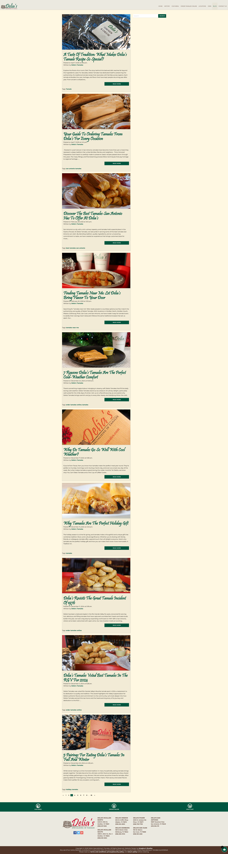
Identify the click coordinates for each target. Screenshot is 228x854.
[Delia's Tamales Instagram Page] (81, 832)
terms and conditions (98, 852)
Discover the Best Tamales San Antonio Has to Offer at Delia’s (92, 216)
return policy (132, 852)
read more (117, 84)
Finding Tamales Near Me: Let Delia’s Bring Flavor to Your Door (92, 295)
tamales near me (72, 327)
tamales (85, 405)
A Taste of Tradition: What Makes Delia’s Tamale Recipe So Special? (95, 57)
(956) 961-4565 (137, 834)
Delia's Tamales (77, 65)
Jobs (209, 6)
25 (91, 795)
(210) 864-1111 (155, 826)
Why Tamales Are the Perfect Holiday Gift (95, 524)
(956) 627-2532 (102, 826)
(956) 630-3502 (102, 838)
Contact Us (223, 6)
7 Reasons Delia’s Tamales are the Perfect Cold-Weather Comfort (94, 375)
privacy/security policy (115, 852)
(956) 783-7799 (138, 824)
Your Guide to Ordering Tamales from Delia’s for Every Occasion (92, 136)
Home (160, 6)
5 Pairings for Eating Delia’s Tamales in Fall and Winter (93, 757)
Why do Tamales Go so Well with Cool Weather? (94, 452)
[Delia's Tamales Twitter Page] (78, 832)
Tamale (69, 89)
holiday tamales (72, 789)
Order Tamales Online (189, 6)
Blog (215, 6)
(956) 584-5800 (120, 824)
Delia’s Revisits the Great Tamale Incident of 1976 (94, 600)
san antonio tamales (73, 168)
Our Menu (175, 6)
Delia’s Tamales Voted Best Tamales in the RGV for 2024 (95, 678)
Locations (202, 6)
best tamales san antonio (75, 248)
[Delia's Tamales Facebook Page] (75, 832)
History (167, 6)
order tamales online (74, 405)
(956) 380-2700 (120, 834)
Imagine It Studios (145, 848)
